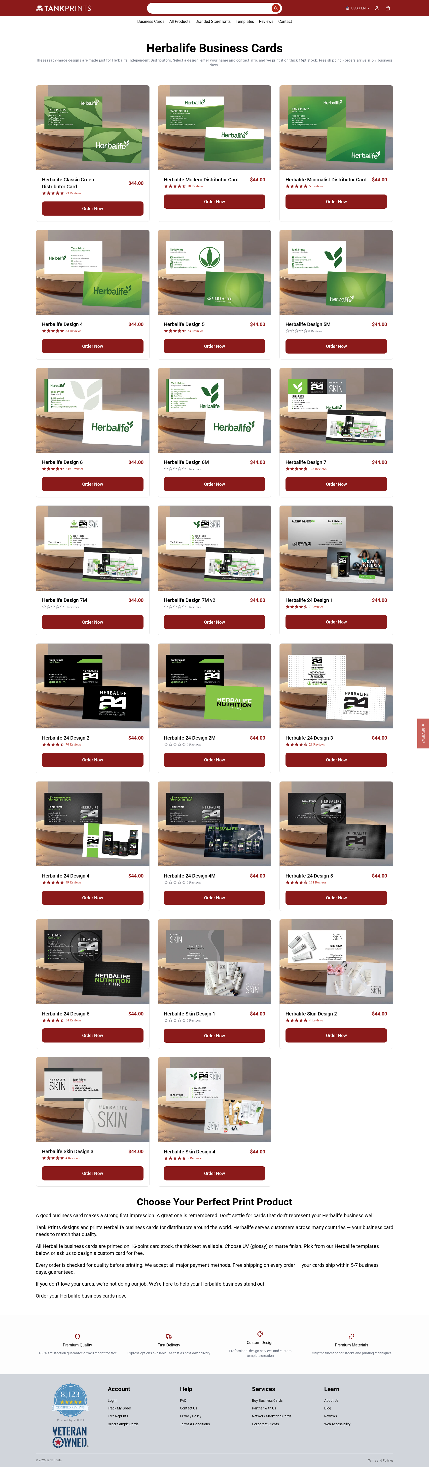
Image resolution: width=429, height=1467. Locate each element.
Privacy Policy (190, 1416)
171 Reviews (317, 882)
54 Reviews (73, 1020)
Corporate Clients (265, 1424)
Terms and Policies (380, 1460)
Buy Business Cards (267, 1400)
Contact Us (188, 1408)
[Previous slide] (43, 127)
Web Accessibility (337, 1424)
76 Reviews (73, 744)
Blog (327, 1408)
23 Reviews (195, 331)
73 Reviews (73, 193)
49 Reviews (73, 882)
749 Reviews (74, 469)
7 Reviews (316, 607)
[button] (423, 734)
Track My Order (119, 1408)
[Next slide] (142, 127)
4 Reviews (316, 1020)
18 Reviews (195, 186)
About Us (331, 1400)
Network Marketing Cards (271, 1416)
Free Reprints (118, 1416)
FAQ (183, 1400)
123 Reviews (317, 469)
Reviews (330, 1416)
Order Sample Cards (123, 1424)
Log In (112, 1400)
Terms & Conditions (195, 1424)
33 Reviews (73, 331)
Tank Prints (54, 1460)
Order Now (92, 208)
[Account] (376, 8)
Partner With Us (264, 1408)
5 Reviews (316, 186)
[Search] (214, 8)
